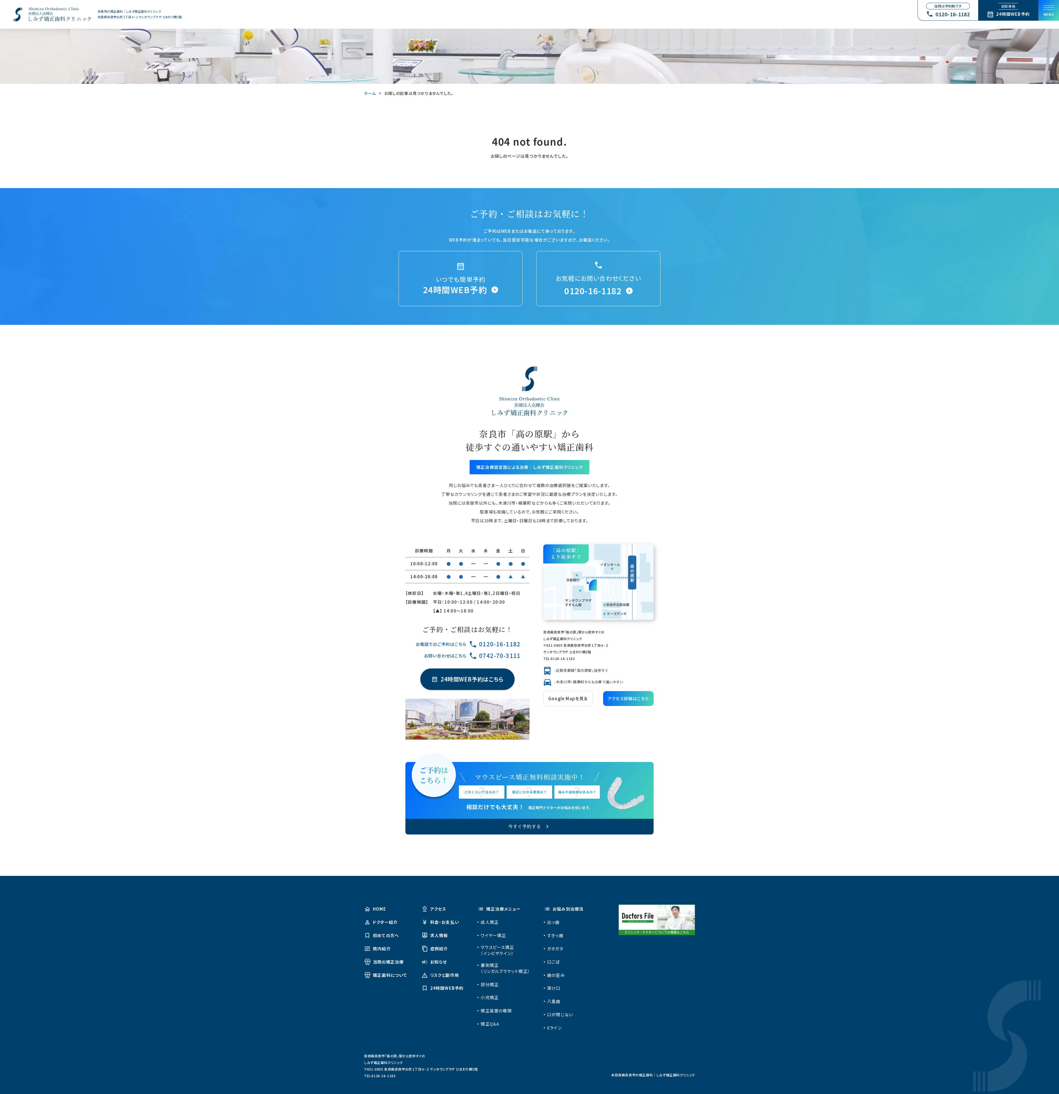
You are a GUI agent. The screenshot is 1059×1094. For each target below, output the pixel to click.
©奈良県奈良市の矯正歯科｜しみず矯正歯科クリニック (653, 1074)
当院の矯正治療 (388, 962)
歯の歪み (556, 975)
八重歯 (554, 1001)
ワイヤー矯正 (493, 935)
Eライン (554, 1028)
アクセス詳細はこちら (628, 698)
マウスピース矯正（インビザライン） (497, 950)
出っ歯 (553, 922)
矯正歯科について (390, 975)
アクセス (438, 909)
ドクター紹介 (385, 922)
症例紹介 (439, 948)
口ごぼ (553, 962)
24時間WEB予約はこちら (472, 679)
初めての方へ (386, 935)
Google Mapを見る (568, 698)
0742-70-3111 (500, 656)
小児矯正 (490, 997)
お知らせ (438, 962)
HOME (379, 909)
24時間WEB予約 (447, 988)
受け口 (554, 988)
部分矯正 (490, 984)
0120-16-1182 (500, 644)
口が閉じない (560, 1014)
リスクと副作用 (444, 975)
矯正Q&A (490, 1024)
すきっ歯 (555, 935)
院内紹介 (382, 948)
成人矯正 (490, 922)
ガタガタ (555, 948)
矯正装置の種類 (496, 1010)
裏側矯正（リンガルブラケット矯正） (505, 968)
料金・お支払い (444, 922)
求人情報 (439, 935)
